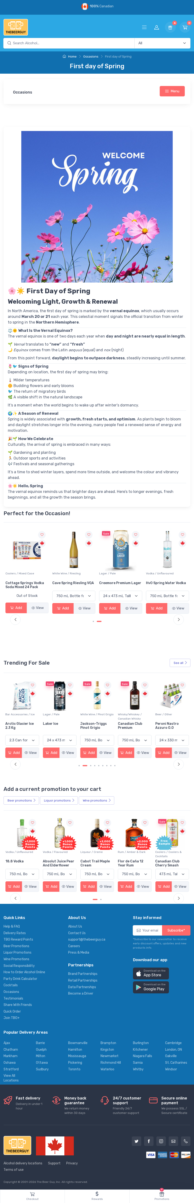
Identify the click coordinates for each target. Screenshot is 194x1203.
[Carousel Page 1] (79, 765)
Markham (11, 1056)
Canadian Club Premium (92, 726)
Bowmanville (78, 1043)
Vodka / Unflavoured (113, 573)
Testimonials (13, 998)
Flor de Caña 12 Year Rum (93, 863)
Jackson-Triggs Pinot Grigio (56, 726)
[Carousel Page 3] (90, 765)
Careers (74, 946)
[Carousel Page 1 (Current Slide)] (95, 621)
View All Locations (11, 1078)
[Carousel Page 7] (106, 765)
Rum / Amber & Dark (94, 852)
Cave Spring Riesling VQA (26, 583)
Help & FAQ (12, 926)
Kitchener (140, 1050)
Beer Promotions (16, 946)
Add (18, 608)
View (40, 608)
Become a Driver (80, 993)
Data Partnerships (82, 987)
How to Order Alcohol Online (24, 972)
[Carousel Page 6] (102, 765)
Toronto (74, 1069)
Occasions (90, 56)
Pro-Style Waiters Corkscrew (170, 726)
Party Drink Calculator (20, 979)
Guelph (41, 1050)
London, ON (173, 1050)
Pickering (75, 1063)
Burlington (141, 1043)
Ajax (7, 1043)
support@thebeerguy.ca (86, 939)
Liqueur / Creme (54, 852)
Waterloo (107, 1069)
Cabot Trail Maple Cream (57, 863)
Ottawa (42, 1063)
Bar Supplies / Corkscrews (164, 716)
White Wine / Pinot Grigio (59, 714)
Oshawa (10, 1063)
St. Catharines (176, 1063)
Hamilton (75, 1050)
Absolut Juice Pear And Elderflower (21, 863)
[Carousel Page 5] (98, 765)
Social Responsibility (19, 966)
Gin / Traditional (166, 852)
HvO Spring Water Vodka (119, 583)
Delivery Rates (15, 933)
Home (72, 56)
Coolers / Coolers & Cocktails (131, 854)
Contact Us (77, 933)
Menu (175, 91)
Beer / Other (126, 714)
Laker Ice (13, 724)
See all (178, 663)
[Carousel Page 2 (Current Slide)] (85, 765)
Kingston (107, 1050)
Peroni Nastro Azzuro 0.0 (129, 726)
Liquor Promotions (17, 953)
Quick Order (12, 1011)
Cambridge (173, 1043)
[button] (151, 974)
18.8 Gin (162, 861)
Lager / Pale (60, 573)
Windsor (171, 1069)
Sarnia (138, 1063)
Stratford (11, 1069)
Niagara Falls (142, 1056)
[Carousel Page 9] (114, 765)
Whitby (138, 1069)
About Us (75, 926)
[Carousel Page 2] (100, 621)
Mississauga (77, 1056)
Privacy (72, 1163)
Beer (20, 800)
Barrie (40, 1043)
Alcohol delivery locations (23, 1163)
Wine (95, 800)
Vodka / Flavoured (17, 852)
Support (54, 1163)
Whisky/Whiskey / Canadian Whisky (164, 575)
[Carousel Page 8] (110, 765)
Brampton (108, 1043)
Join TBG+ (12, 1018)
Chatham (11, 1050)
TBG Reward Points (18, 939)
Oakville (171, 1056)
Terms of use (14, 1170)
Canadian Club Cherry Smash (130, 863)
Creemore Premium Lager (73, 583)
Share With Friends (18, 1005)
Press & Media (78, 953)
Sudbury (42, 1069)
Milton (40, 1056)
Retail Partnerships (82, 980)
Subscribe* (176, 930)
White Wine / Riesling (19, 573)
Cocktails (11, 985)
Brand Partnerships (82, 974)
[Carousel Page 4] (94, 765)
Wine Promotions (16, 959)
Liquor (57, 800)
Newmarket (110, 1056)
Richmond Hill (111, 1063)
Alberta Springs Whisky (165, 583)
